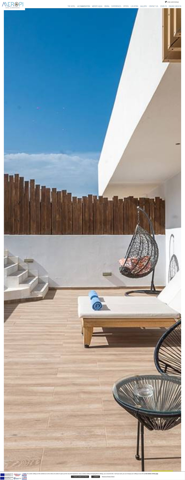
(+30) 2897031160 (173, 2)
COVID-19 (163, 6)
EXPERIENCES (116, 6)
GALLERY (143, 6)
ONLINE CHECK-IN (175, 6)
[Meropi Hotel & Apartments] (12, 5)
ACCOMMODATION (83, 6)
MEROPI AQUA (97, 6)
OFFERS (126, 6)
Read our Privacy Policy (108, 476)
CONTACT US (153, 6)
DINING (106, 6)
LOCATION (134, 6)
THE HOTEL (71, 6)
